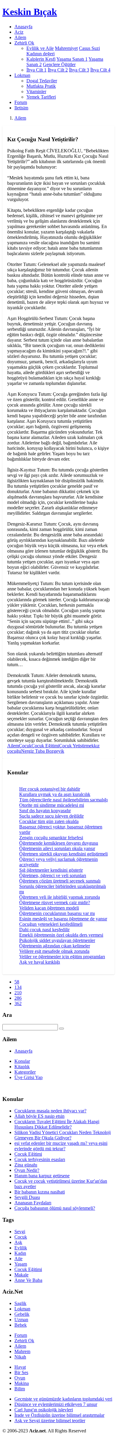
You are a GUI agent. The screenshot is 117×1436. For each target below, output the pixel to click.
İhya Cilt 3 (79, 69)
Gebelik (21, 1314)
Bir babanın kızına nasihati (39, 1191)
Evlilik (20, 1247)
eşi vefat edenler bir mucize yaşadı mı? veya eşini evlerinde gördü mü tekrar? (60, 1146)
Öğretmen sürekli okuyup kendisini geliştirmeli (63, 853)
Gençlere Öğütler (59, 64)
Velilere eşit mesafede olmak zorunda (54, 951)
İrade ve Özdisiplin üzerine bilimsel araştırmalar (59, 1415)
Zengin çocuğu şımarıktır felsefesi (51, 837)
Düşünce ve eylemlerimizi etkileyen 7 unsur (55, 1404)
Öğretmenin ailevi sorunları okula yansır (57, 848)
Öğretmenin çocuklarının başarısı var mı (57, 913)
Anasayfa (23, 26)
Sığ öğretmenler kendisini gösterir (51, 870)
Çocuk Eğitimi (45, 745)
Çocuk (25, 745)
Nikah (20, 1356)
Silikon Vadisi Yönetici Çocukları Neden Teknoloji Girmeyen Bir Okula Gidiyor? (62, 1135)
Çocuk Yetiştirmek (76, 745)
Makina (21, 1383)
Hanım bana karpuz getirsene (42, 1175)
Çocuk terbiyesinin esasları (39, 1159)
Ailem (20, 37)
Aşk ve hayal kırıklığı (39, 962)
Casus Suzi (89, 48)
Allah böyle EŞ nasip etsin (39, 1116)
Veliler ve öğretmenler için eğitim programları (62, 956)
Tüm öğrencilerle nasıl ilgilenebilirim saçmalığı (63, 799)
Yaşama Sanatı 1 (72, 59)
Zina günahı (25, 1164)
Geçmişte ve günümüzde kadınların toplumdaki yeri (63, 1398)
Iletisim (21, 107)
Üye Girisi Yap (28, 1077)
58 (16, 981)
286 (18, 998)
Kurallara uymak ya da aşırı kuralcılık (54, 794)
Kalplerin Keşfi (41, 59)
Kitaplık (22, 1066)
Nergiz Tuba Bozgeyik (42, 751)
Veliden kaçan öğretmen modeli (49, 907)
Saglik (20, 1303)
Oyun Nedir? (26, 1170)
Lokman (22, 1308)
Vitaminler (36, 91)
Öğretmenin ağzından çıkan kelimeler (54, 945)
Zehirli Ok (24, 1340)
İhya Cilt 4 (100, 69)
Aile (18, 1258)
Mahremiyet (66, 48)
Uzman (21, 1319)
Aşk (18, 1242)
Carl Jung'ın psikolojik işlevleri (43, 1409)
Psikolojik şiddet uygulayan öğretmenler (57, 940)
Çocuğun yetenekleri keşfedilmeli (50, 924)
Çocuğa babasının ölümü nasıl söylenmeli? (54, 1208)
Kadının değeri (40, 53)
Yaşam (20, 1264)
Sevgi (19, 1231)
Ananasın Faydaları (32, 1202)
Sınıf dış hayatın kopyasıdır (45, 810)
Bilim (19, 1388)
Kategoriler (25, 1072)
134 (18, 987)
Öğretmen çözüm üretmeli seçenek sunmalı (59, 880)
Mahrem (22, 1351)
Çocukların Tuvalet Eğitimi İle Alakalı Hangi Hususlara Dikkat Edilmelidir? (56, 1124)
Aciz (18, 32)
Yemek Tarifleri (41, 96)
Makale (21, 1274)
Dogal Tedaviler (41, 80)
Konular (22, 1061)
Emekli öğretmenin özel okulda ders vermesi (61, 935)
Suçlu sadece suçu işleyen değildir (51, 816)
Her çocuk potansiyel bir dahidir (49, 788)
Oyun (19, 1377)
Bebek (20, 1325)
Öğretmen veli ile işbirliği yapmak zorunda (59, 897)
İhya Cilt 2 (58, 69)
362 (18, 1003)
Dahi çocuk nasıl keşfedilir (44, 929)
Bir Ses (21, 1372)
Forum (20, 102)
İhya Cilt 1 (36, 69)
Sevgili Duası (27, 1197)
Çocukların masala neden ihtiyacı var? (50, 1110)
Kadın (20, 1253)
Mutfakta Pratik (41, 86)
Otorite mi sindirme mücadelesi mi (51, 805)
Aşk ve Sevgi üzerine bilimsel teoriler (49, 1420)
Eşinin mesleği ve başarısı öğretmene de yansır (63, 918)
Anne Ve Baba (28, 1280)
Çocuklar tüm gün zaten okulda (49, 821)
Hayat (20, 1367)
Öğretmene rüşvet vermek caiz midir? (54, 902)
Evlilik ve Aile (40, 48)
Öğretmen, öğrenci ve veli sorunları (52, 875)
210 (18, 992)
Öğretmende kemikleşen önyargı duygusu (58, 843)
